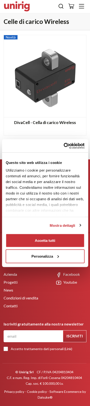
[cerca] (61, 7)
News (8, 290)
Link (68, 349)
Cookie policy (37, 392)
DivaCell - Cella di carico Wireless (45, 122)
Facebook (71, 274)
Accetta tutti (45, 240)
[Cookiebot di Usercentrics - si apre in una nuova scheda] (64, 146)
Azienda (10, 274)
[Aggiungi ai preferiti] (79, 42)
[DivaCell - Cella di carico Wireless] (45, 76)
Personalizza (42, 256)
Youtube (69, 282)
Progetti (11, 282)
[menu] (81, 6)
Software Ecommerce (65, 392)
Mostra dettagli (62, 225)
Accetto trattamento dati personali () (41, 349)
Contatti (11, 305)
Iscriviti (74, 336)
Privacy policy (14, 392)
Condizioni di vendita (21, 298)
